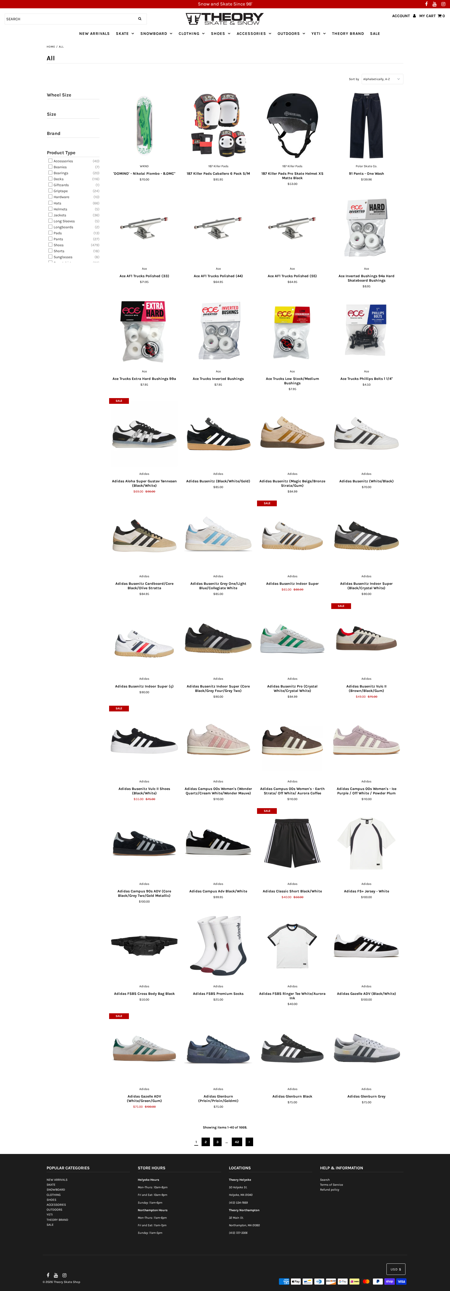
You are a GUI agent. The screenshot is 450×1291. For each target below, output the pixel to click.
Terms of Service (331, 1184)
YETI (316, 33)
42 (237, 1142)
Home (51, 46)
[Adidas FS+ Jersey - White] (367, 843)
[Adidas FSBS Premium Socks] (218, 946)
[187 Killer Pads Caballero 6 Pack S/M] (218, 126)
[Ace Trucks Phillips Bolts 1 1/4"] (367, 331)
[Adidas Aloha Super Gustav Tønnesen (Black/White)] (144, 433)
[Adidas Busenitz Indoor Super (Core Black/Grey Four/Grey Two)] (218, 639)
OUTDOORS (289, 33)
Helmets (60, 209)
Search (325, 1180)
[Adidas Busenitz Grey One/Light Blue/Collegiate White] (218, 536)
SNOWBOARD (153, 33)
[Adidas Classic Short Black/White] (292, 843)
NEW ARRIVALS (94, 33)
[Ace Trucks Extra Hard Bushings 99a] (144, 331)
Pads (57, 233)
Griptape (60, 191)
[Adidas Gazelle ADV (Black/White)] (367, 946)
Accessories (63, 161)
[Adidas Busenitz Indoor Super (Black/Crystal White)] (367, 536)
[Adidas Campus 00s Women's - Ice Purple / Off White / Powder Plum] (367, 741)
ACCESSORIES (251, 33)
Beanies (60, 167)
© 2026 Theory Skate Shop (61, 1282)
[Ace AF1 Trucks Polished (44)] (218, 228)
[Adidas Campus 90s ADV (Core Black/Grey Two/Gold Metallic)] (144, 843)
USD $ (396, 1269)
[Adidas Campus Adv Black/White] (218, 843)
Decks (58, 179)
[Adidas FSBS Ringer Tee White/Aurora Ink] (292, 946)
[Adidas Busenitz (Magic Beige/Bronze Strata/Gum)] (292, 433)
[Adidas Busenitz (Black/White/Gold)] (218, 433)
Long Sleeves (64, 221)
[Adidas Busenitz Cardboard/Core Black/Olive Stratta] (144, 536)
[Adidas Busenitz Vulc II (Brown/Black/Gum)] (367, 639)
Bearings (60, 173)
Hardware (61, 197)
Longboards (63, 227)
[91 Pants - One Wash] (367, 126)
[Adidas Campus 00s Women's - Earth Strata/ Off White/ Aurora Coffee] (292, 741)
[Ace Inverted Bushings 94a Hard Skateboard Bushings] (367, 228)
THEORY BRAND (348, 33)
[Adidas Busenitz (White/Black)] (367, 433)
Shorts (58, 251)
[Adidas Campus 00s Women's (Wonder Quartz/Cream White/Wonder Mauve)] (218, 741)
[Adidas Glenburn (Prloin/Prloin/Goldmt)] (218, 1049)
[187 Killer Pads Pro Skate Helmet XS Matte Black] (292, 126)
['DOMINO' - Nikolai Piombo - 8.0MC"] (144, 126)
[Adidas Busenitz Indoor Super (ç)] (144, 639)
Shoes (58, 245)
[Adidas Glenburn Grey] (367, 1049)
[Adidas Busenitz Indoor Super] (292, 536)
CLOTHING (189, 33)
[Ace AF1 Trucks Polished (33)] (144, 228)
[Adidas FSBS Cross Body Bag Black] (144, 946)
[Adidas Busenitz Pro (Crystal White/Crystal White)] (292, 639)
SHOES (218, 33)
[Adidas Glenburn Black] (292, 1049)
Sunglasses (62, 257)
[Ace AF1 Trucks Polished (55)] (292, 228)
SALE (375, 33)
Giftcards (61, 185)
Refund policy (329, 1189)
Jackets (59, 215)
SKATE (122, 33)
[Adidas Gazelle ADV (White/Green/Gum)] (144, 1049)
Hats (57, 203)
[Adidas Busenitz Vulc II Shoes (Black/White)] (144, 741)
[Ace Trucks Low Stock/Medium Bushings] (292, 331)
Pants (58, 239)
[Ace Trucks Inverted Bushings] (218, 331)
